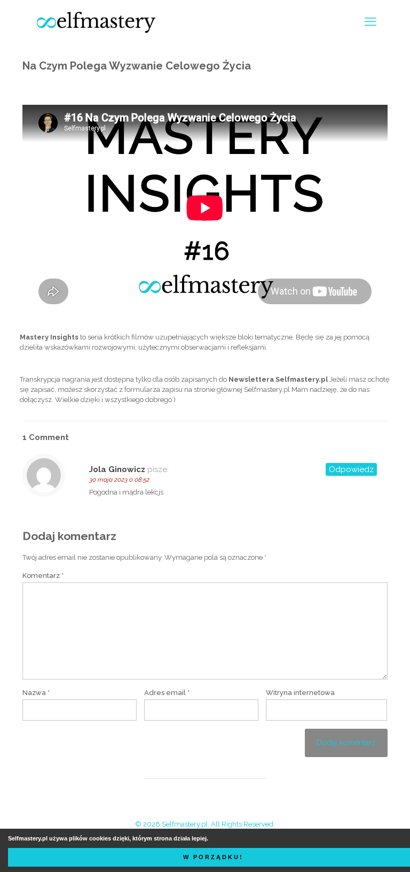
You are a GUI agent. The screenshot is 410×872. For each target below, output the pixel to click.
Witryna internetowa (300, 693)
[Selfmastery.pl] (96, 21)
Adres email (167, 693)
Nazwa (36, 693)
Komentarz (43, 576)
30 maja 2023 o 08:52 (119, 479)
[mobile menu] (370, 21)
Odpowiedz (351, 469)
